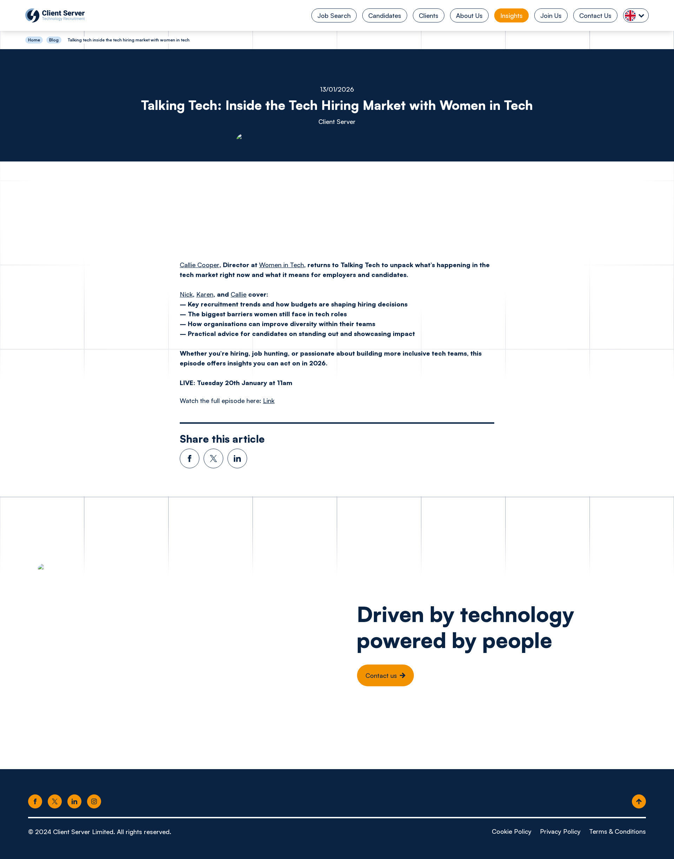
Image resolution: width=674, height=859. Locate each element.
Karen (204, 294)
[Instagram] (94, 802)
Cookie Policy (511, 831)
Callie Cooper (199, 265)
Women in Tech (281, 265)
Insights (511, 15)
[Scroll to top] (639, 802)
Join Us (551, 15)
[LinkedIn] (74, 802)
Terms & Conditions (617, 831)
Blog (54, 39)
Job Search (334, 15)
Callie (238, 294)
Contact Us (595, 15)
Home (34, 40)
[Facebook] (35, 802)
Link (269, 400)
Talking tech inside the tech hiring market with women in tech (129, 39)
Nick (186, 294)
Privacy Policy (560, 831)
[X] (55, 802)
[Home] (55, 15)
